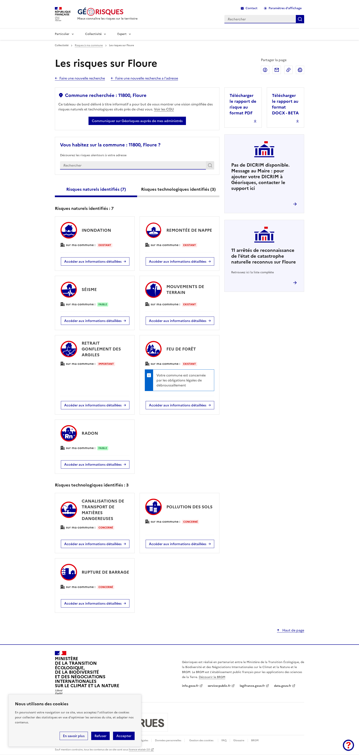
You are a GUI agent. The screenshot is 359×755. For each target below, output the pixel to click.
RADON (90, 433)
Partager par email (277, 70)
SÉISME (89, 289)
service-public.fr (219, 686)
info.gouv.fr (190, 686)
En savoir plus (74, 735)
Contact (251, 8)
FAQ (223, 740)
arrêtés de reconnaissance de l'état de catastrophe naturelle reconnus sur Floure (263, 256)
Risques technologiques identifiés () (178, 189)
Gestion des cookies (201, 740)
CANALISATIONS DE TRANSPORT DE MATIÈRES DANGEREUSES (103, 510)
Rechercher (210, 166)
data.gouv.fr (282, 686)
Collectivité (93, 34)
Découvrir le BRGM (212, 677)
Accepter (123, 735)
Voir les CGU (164, 109)
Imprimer (300, 70)
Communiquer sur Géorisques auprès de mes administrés (137, 120)
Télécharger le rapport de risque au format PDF (243, 104)
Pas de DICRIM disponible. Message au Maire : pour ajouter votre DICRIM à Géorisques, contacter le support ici (260, 177)
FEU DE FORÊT (181, 349)
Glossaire (238, 740)
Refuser (100, 735)
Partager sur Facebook (265, 70)
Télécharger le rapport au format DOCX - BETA (285, 104)
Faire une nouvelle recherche (82, 78)
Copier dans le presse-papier (288, 70)
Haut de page (293, 630)
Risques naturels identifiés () (96, 189)
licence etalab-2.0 (139, 749)
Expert (122, 34)
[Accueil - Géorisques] (107, 11)
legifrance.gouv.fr (252, 686)
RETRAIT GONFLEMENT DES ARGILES (101, 349)
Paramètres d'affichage (285, 8)
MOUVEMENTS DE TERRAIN (185, 289)
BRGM (255, 740)
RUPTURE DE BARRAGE (105, 572)
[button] (348, 745)
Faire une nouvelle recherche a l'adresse (146, 78)
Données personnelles (168, 740)
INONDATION (96, 230)
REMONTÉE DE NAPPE (189, 230)
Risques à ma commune (89, 45)
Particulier (62, 34)
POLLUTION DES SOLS (189, 507)
